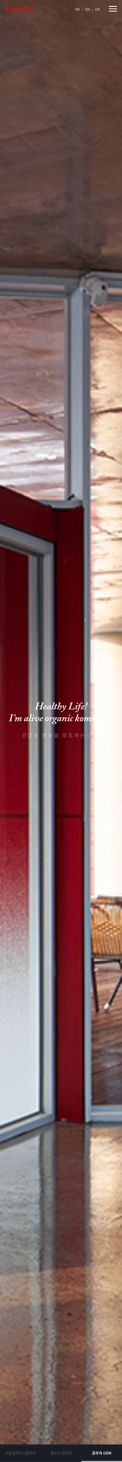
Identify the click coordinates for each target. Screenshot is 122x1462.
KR (77, 9)
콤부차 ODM (101, 1452)
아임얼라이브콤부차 (20, 1452)
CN (97, 9)
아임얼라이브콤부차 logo (19, 9)
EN (87, 9)
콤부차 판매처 (61, 1452)
